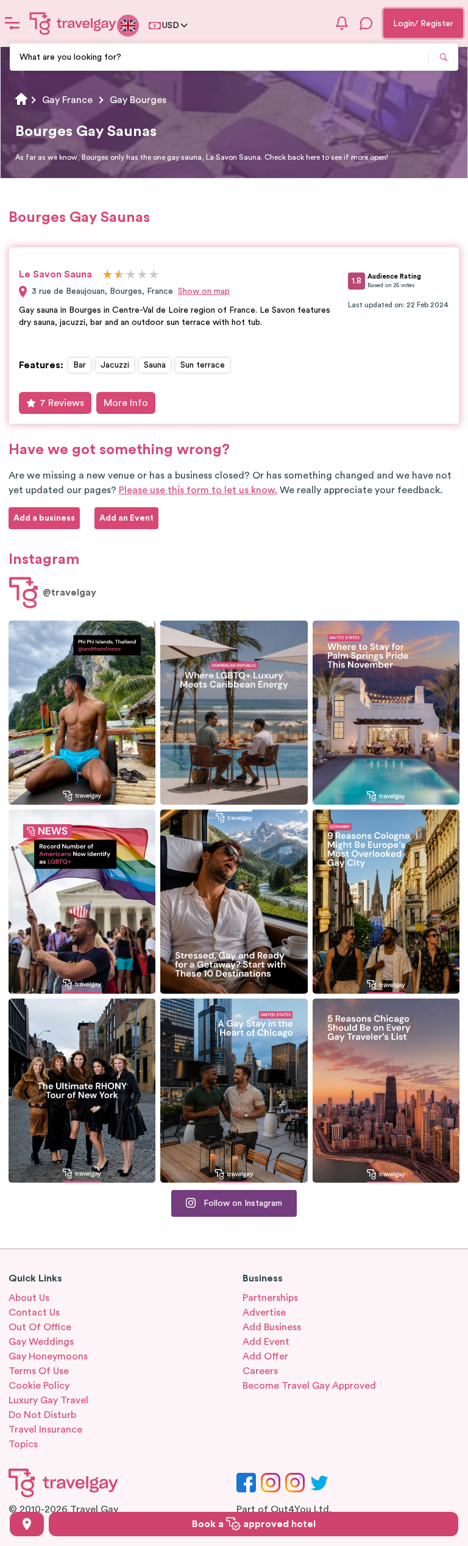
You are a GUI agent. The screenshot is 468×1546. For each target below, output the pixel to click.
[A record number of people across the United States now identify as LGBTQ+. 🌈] (82, 902)
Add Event (266, 1342)
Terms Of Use (39, 1371)
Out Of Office (40, 1327)
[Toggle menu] (12, 23)
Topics (23, 1444)
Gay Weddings (41, 1342)
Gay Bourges (138, 100)
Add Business (272, 1327)
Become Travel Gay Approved (309, 1386)
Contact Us (34, 1312)
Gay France (67, 100)
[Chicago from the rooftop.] (233, 1091)
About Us (29, 1298)
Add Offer (265, 1356)
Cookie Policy (39, 1386)
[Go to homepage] (73, 23)
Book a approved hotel (254, 1524)
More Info (126, 403)
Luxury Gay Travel (48, 1400)
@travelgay (69, 592)
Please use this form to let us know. (198, 490)
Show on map (204, 291)
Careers (260, 1371)
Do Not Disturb (42, 1415)
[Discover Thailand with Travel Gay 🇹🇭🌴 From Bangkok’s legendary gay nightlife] (82, 713)
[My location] (27, 1524)
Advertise (264, 1312)
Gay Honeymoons (48, 1356)
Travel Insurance (45, 1429)
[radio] (107, 275)
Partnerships (270, 1298)
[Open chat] (366, 23)
